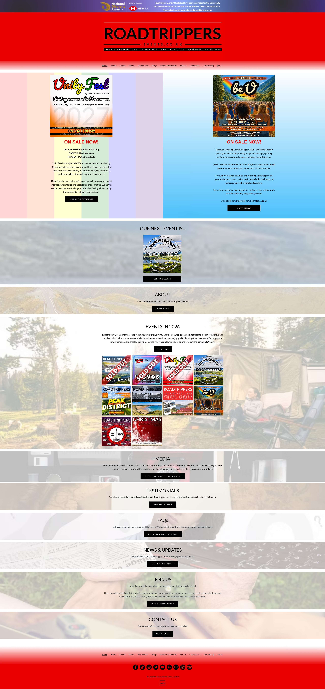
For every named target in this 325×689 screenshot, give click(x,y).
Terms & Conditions (173, 676)
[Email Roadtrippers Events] (176, 667)
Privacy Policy (151, 676)
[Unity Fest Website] (182, 667)
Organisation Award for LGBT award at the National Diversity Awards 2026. (187, 6)
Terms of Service (162, 676)
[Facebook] (135, 667)
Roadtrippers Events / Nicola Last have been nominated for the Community (187, 3)
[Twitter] (155, 667)
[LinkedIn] (169, 667)
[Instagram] (149, 667)
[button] (162, 254)
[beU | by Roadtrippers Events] (189, 667)
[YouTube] (162, 667)
